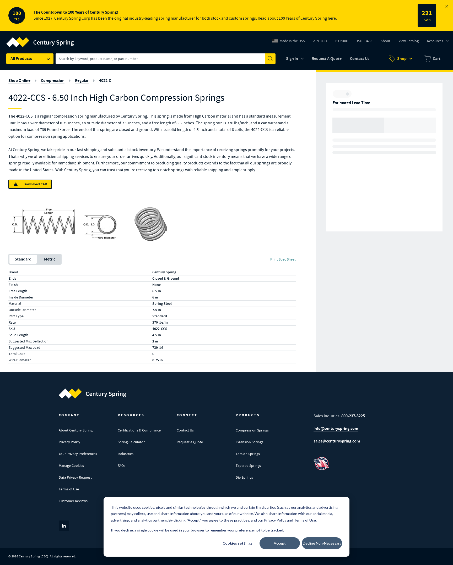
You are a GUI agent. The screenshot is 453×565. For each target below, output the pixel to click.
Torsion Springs (248, 453)
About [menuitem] (385, 40)
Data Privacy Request (75, 477)
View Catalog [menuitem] (409, 40)
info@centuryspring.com (336, 428)
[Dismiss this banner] (447, 6)
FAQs (121, 465)
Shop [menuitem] (402, 58)
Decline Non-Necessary (322, 543)
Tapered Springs (248, 465)
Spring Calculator (131, 442)
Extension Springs (249, 442)
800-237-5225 (353, 416)
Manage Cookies (71, 465)
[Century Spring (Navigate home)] (92, 393)
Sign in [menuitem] (292, 58)
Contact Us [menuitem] (359, 58)
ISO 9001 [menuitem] (344, 42)
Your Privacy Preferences (78, 453)
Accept (280, 543)
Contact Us (185, 430)
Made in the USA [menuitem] (292, 40)
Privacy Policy (69, 442)
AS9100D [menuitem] (322, 42)
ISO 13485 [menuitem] (364, 40)
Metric (49, 259)
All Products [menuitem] (21, 58)
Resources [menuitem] (435, 40)
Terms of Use (69, 489)
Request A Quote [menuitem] (327, 58)
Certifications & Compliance (139, 430)
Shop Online (19, 80)
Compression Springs (252, 430)
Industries (125, 453)
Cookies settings (237, 543)
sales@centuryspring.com (337, 441)
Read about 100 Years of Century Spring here (297, 18)
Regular (82, 80)
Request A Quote (190, 442)
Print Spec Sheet (283, 259)
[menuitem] (432, 58)
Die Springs (244, 477)
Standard (23, 259)
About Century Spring (76, 430)
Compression (52, 80)
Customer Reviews (73, 500)
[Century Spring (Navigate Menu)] (40, 39)
